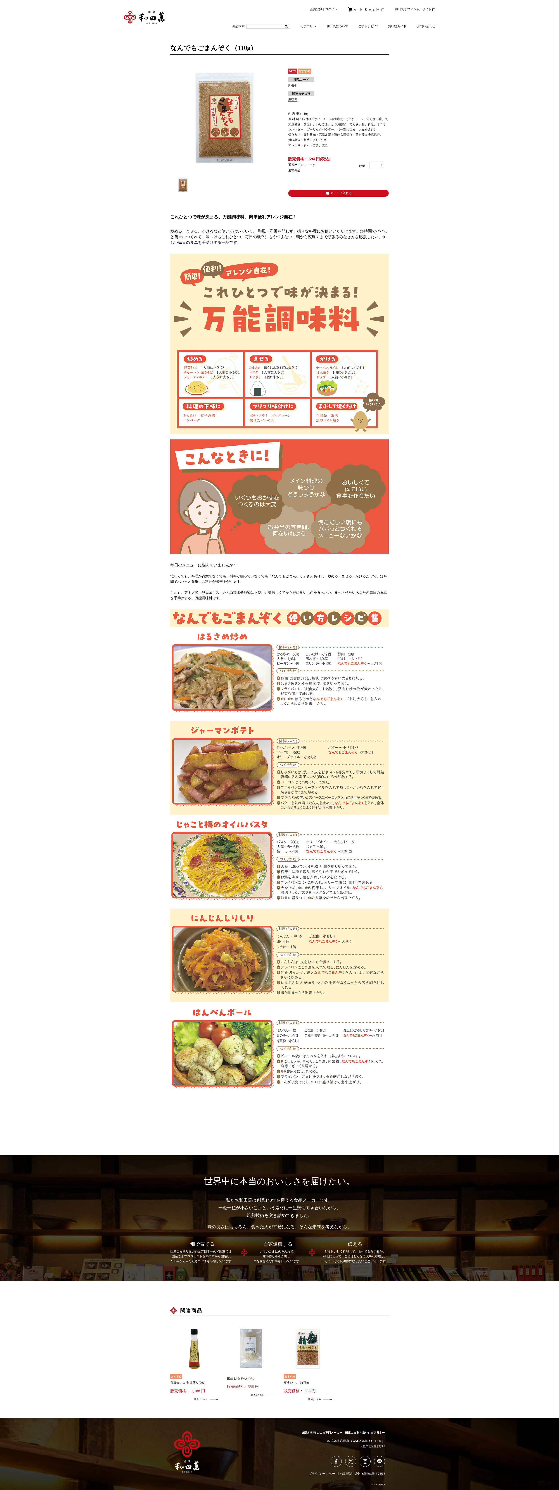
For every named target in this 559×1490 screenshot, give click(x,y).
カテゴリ (306, 26)
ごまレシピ (366, 26)
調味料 (292, 99)
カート (368, 9)
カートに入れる (341, 193)
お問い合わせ (426, 26)
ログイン (331, 9)
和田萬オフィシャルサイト (413, 9)
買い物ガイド (397, 26)
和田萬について (337, 26)
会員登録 (316, 9)
